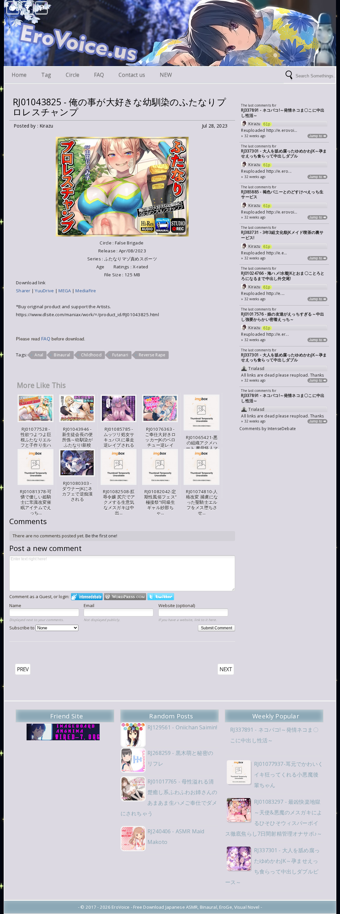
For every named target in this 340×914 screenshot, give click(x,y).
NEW (166, 74)
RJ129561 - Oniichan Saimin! (182, 727)
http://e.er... (277, 334)
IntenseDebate (282, 428)
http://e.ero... (279, 171)
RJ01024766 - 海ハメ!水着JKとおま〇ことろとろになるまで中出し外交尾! (282, 276)
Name (15, 605)
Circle (72, 74)
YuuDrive (45, 291)
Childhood (91, 355)
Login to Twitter (160, 596)
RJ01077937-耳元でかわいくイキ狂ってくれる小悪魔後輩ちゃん (288, 774)
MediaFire (85, 291)
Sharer (24, 291)
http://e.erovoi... (282, 130)
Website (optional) (176, 605)
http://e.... (275, 293)
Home (19, 74)
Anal (39, 355)
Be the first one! (101, 536)
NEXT (225, 669)
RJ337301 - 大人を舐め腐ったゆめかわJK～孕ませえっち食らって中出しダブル (284, 153)
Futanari (120, 355)
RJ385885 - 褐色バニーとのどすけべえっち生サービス (282, 194)
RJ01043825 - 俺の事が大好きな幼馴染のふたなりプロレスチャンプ (119, 107)
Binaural (62, 355)
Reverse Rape (152, 355)
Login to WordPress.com (125, 596)
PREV (23, 669)
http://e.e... (276, 253)
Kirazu (254, 124)
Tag (46, 74)
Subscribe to (22, 628)
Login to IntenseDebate (87, 596)
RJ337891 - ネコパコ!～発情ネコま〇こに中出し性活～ (282, 113)
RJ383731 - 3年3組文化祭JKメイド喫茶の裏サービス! (282, 235)
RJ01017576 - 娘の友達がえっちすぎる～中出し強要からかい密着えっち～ (282, 317)
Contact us (132, 74)
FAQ (99, 74)
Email (89, 605)
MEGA (65, 291)
